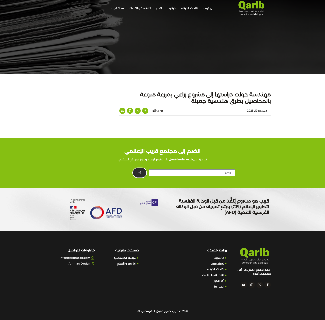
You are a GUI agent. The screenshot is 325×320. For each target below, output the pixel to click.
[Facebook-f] (267, 285)
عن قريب (208, 8)
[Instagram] (251, 285)
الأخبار (159, 8)
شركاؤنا (172, 8)
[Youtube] (244, 285)
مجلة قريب (117, 8)
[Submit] (139, 173)
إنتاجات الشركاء (189, 8)
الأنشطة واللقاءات (140, 8)
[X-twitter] (259, 285)
